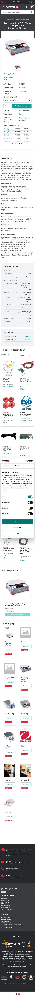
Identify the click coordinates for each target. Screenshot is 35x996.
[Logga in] (27, 7)
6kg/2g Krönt (8, 138)
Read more (10, 650)
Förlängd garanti (11, 97)
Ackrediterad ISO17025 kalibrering (7, 380)
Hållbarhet (4, 904)
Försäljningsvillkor (6, 900)
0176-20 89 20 (7, 923)
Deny (17, 533)
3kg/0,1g (6, 129)
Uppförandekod (5, 907)
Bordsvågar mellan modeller (24, 19)
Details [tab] (17, 466)
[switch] (30, 502)
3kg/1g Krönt (8, 132)
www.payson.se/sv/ (20, 961)
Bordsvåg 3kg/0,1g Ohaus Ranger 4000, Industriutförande (15, 604)
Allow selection (17, 527)
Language (29, 2)
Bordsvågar (10, 19)
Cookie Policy (5, 902)
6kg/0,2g (6, 135)
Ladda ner (28, 336)
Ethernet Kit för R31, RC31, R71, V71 (26, 380)
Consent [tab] (6, 466)
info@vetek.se (25, 862)
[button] (31, 977)
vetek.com (23, 877)
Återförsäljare (5, 911)
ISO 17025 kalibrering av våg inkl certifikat (25, 414)
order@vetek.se (18, 924)
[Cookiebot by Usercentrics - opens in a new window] (25, 461)
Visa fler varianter (17, 144)
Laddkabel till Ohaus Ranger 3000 (7, 449)
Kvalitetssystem (5, 905)
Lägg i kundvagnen (23, 106)
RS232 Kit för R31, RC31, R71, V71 (8, 549)
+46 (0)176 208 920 (15, 2)
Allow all (17, 522)
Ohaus (21, 114)
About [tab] (29, 466)
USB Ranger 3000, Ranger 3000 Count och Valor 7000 (26, 551)
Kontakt (5, 914)
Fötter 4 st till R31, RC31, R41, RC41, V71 (8, 416)
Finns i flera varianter (18, 614)
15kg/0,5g (7, 141)
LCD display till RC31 (24, 448)
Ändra (3, 891)
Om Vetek (4, 898)
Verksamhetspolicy (6, 909)
